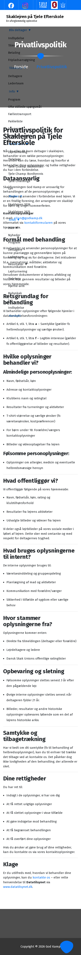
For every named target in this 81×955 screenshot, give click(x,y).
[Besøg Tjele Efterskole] (43, 4)
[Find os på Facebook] (11, 5)
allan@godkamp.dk (28, 218)
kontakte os (41, 877)
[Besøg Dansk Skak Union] (54, 4)
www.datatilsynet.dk (17, 887)
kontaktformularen (38, 223)
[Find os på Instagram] (25, 5)
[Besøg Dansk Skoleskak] (63, 4)
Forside (21, 66)
